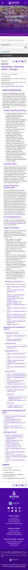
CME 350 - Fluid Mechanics (12, 435)
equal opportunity (16, 551)
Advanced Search (5, 51)
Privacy (21, 552)
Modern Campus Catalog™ (17, 566)
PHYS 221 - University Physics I (14, 314)
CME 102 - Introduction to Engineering (16, 318)
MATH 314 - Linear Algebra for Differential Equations (14, 339)
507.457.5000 (10, 523)
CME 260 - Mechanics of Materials (15, 353)
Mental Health (24, 34)
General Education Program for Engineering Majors (14, 213)
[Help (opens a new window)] (25, 61)
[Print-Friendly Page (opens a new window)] (22, 61)
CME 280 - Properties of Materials (15, 357)
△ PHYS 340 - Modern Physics (14, 384)
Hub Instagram (16, 34)
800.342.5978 (18, 523)
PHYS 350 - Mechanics (14, 405)
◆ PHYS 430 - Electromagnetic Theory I (14, 427)
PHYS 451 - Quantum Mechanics (14, 455)
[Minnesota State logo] (14, 560)
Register (3, 34)
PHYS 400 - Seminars (11, 447)
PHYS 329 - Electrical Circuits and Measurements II (14, 440)
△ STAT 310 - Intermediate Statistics (15, 460)
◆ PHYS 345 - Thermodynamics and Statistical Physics (17, 397)
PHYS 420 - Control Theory (11, 426)
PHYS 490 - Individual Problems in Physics (16, 456)
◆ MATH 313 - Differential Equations (16, 336)
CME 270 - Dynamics (13, 407)
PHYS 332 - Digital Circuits (10, 421)
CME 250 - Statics (11, 324)
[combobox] (14, 40)
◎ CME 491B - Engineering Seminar (16, 366)
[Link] (9, 508)
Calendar (9, 34)
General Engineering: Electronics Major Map (12, 86)
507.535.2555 (14, 545)
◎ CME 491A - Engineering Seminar (16, 363)
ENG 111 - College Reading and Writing (16, 286)
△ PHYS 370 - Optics (11, 443)
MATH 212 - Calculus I (12, 301)
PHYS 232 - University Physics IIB (15, 375)
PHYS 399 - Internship (11, 445)
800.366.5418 (18, 534)
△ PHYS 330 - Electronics (10, 419)
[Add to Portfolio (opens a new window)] (16, 61)
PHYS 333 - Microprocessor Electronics (14, 422)
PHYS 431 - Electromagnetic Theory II (15, 448)
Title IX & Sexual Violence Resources (12, 552)
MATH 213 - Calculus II (12, 303)
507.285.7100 (10, 534)
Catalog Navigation (7, 55)
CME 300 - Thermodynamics (15, 400)
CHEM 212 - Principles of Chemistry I (16, 308)
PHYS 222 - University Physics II (14, 316)
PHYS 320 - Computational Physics (15, 377)
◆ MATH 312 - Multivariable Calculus (16, 304)
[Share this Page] (19, 61)
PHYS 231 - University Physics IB (15, 374)
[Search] (25, 47)
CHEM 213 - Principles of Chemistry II (16, 311)
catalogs (5, 564)
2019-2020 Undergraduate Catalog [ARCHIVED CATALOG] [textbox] (13, 40)
